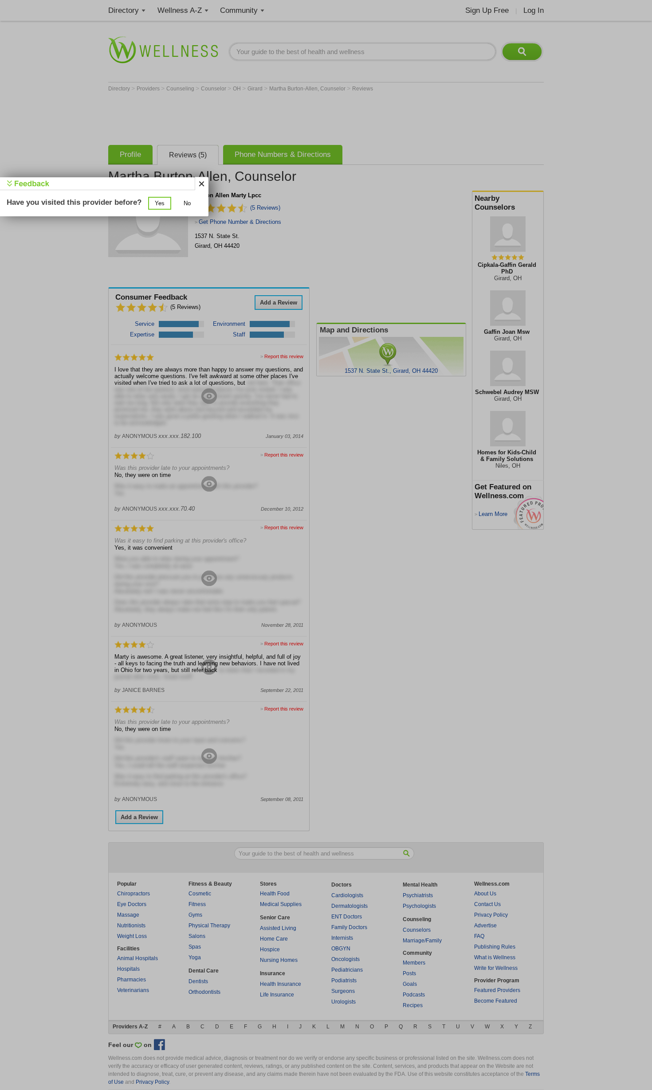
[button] (159, 203)
